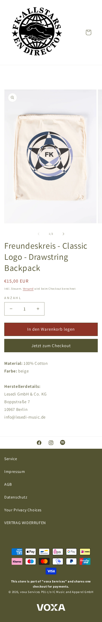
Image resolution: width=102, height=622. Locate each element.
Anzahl (13, 298)
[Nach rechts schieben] (63, 234)
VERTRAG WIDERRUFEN (25, 522)
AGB (8, 484)
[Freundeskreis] (36, 32)
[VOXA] (51, 608)
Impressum (14, 471)
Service (10, 458)
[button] (88, 32)
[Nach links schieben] (38, 234)
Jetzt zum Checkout (51, 345)
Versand (28, 289)
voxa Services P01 (33, 592)
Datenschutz (15, 497)
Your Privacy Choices (23, 509)
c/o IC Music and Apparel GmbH (70, 592)
